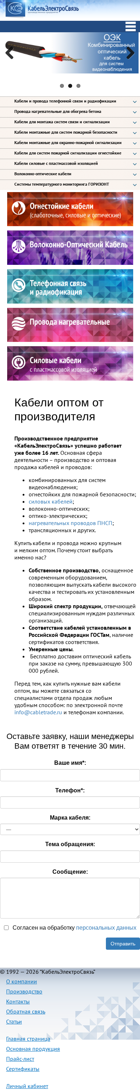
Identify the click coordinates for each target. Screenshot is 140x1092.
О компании (21, 981)
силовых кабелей (51, 501)
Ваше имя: (70, 763)
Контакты (18, 1001)
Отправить (123, 943)
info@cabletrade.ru (38, 712)
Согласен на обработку (73, 928)
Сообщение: (70, 872)
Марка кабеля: (70, 818)
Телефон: (70, 790)
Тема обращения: (70, 844)
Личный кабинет (27, 1085)
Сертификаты (22, 1068)
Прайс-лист (20, 1058)
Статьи (14, 1021)
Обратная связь (25, 1011)
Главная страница (28, 1038)
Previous (12, 53)
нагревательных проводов (62, 522)
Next (128, 53)
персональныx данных (106, 928)
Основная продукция (33, 1048)
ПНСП (104, 522)
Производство (24, 991)
